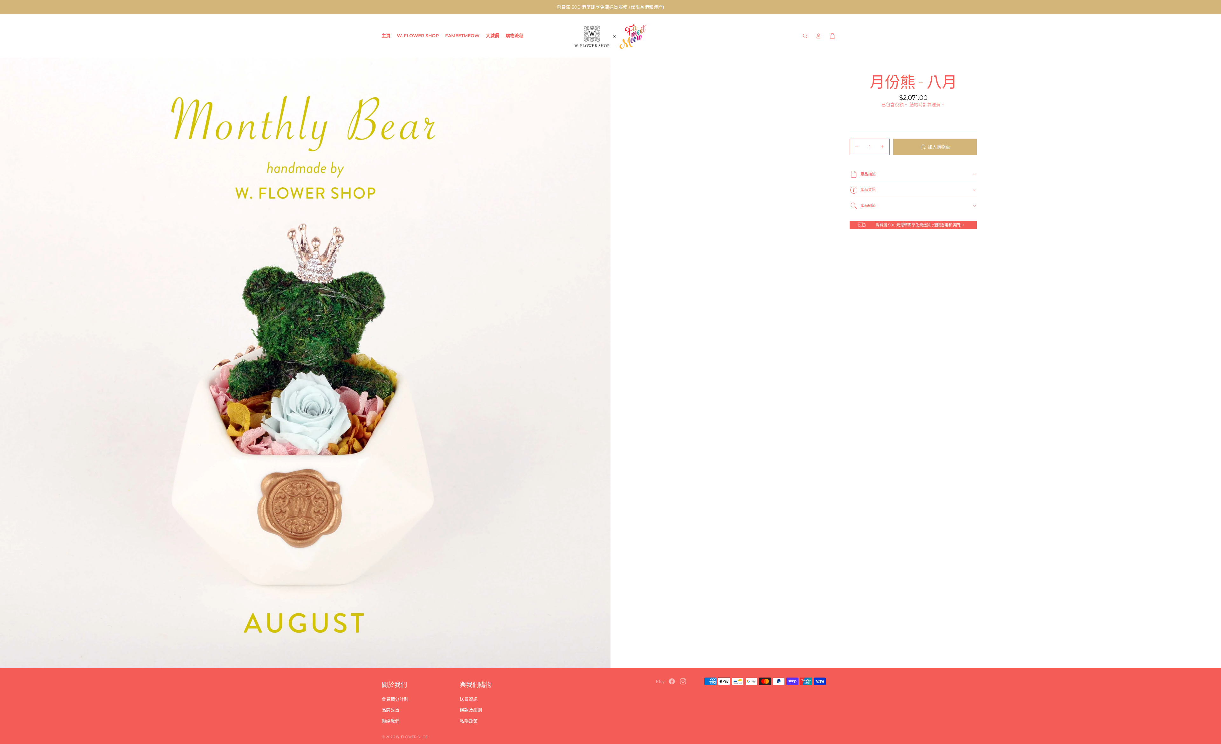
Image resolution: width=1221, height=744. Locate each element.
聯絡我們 (390, 721)
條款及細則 (471, 710)
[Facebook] (672, 681)
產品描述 (868, 174)
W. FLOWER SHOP (412, 737)
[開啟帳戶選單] (818, 36)
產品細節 (868, 205)
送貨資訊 (469, 699)
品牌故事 (390, 710)
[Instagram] (683, 681)
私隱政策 (469, 721)
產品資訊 (868, 189)
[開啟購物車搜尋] (805, 36)
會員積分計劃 (395, 699)
